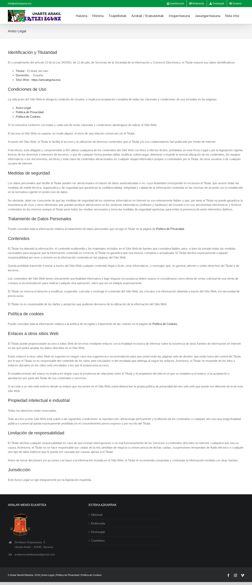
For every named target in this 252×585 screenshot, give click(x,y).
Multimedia (98, 523)
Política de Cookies (28, 116)
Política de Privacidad (30, 112)
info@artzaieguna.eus (20, 3)
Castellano (98, 540)
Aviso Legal (23, 107)
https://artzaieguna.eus (46, 79)
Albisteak (97, 514)
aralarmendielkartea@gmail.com (35, 554)
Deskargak (98, 532)
